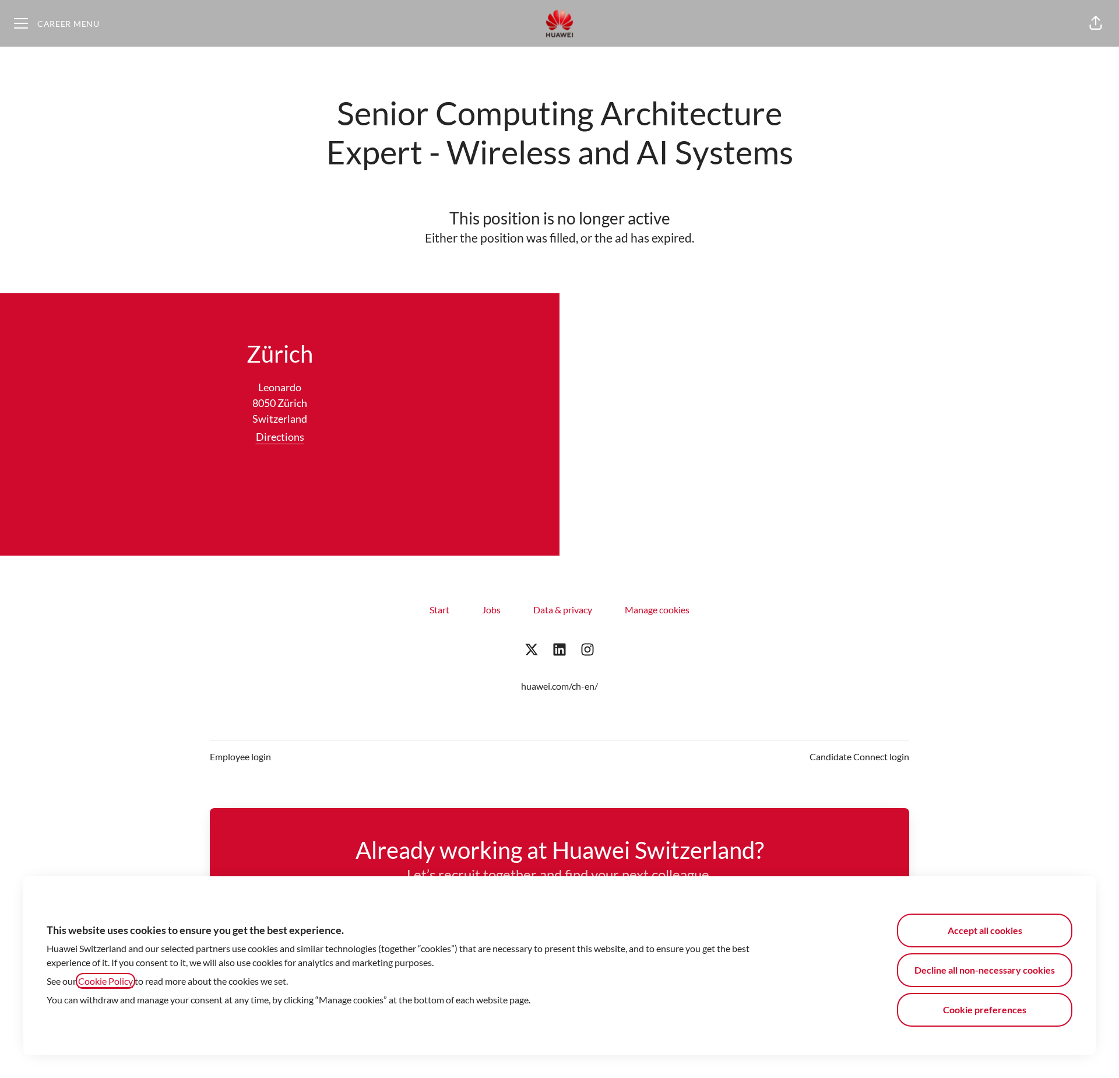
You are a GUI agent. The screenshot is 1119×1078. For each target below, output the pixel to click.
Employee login (240, 756)
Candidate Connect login (859, 756)
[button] (1095, 23)
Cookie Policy (105, 980)
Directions (280, 436)
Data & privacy (562, 609)
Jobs (491, 609)
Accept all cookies (985, 930)
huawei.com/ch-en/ (559, 685)
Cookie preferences (984, 1009)
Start (439, 609)
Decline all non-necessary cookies (984, 969)
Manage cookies (657, 609)
